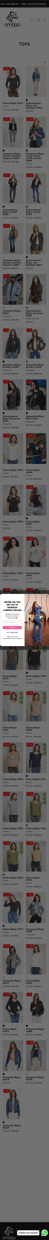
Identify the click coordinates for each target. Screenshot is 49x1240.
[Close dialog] (47, 596)
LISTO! (12, 627)
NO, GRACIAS (12, 632)
